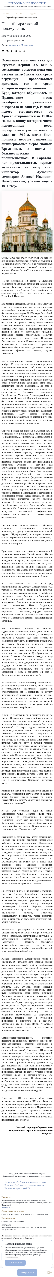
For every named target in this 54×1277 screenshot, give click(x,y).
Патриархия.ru (7, 1207)
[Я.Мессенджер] (3, 51)
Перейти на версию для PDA (17, 1188)
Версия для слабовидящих (41, 1272)
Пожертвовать (27, 1272)
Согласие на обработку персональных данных (25, 1182)
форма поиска (50, 3)
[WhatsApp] (20, 51)
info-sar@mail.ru (12, 1272)
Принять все (15, 1262)
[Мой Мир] (24, 51)
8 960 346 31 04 (5, 1272)
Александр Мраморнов (21, 45)
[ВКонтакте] (7, 51)
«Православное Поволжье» (27, 1162)
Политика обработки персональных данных (24, 1185)
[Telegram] (16, 51)
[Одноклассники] (12, 51)
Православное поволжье (27, 4)
